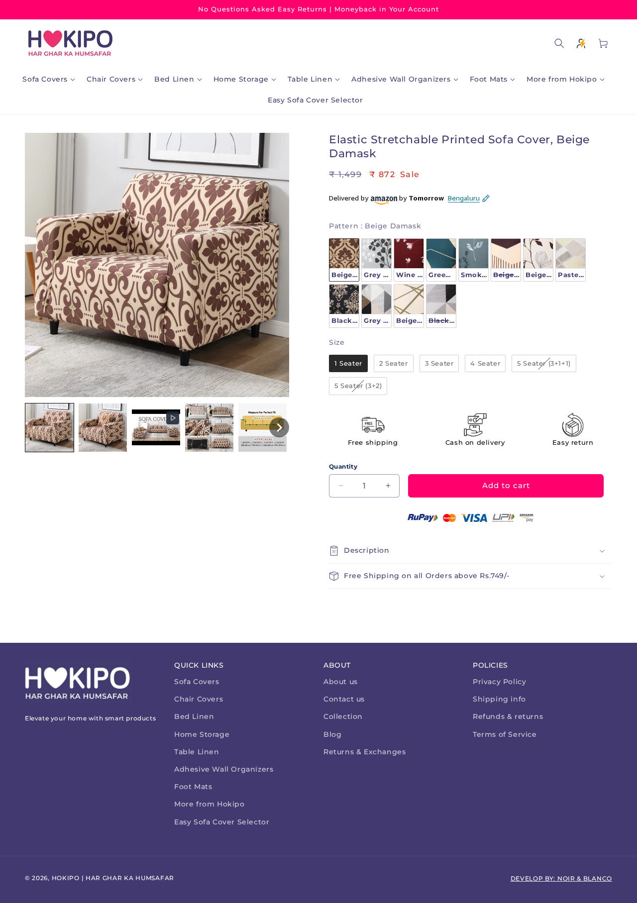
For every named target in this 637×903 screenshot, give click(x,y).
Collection (343, 716)
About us (340, 681)
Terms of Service (505, 734)
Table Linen (196, 751)
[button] (50, 79)
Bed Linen (194, 716)
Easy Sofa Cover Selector (221, 821)
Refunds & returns (508, 716)
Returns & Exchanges (364, 751)
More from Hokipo (209, 804)
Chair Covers (198, 699)
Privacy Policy (499, 681)
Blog (332, 734)
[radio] (344, 260)
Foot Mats (193, 786)
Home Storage (201, 734)
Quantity (343, 466)
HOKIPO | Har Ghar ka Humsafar (113, 878)
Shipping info (499, 699)
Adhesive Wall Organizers (223, 769)
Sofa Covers (196, 681)
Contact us (344, 699)
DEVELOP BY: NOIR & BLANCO (562, 878)
